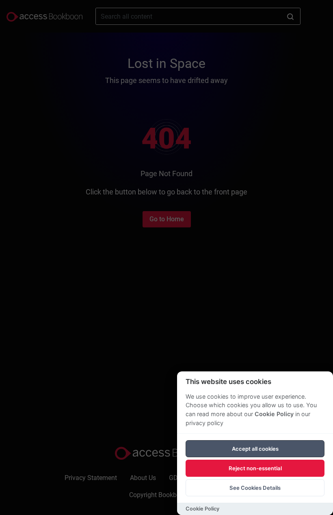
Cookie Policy (274, 413)
